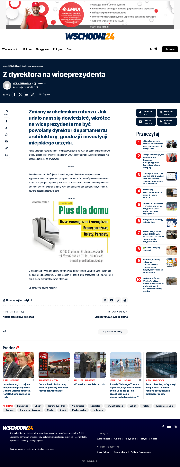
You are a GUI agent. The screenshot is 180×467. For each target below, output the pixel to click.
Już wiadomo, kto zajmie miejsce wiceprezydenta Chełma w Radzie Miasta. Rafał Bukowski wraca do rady (17, 390)
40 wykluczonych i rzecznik (89, 384)
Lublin (133, 406)
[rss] (167, 122)
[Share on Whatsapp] (6, 134)
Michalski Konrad (22, 83)
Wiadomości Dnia (164, 406)
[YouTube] (168, 427)
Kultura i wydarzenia (30, 410)
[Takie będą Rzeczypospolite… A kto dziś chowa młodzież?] (171, 192)
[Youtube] (146, 122)
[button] (151, 48)
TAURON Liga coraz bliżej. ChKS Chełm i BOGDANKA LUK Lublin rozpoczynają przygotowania (153, 236)
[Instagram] (167, 113)
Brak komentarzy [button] (114, 331)
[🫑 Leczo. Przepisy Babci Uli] (171, 250)
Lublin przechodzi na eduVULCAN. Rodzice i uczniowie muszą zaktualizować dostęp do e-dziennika (153, 178)
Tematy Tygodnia (56, 406)
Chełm (5, 380)
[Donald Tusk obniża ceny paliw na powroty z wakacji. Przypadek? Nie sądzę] (54, 365)
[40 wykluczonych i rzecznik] (90, 365)
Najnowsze (44, 380)
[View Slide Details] (90, 15)
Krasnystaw (115, 380)
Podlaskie (98, 410)
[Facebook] (146, 113)
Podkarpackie (79, 410)
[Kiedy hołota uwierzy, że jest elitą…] (171, 222)
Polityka (54, 380)
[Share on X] (20, 94)
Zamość (10, 410)
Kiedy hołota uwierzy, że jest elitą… (153, 220)
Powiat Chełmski (115, 406)
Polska (146, 406)
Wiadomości (78, 406)
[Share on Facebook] (14, 94)
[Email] (26, 94)
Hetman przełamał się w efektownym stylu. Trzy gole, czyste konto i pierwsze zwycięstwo (153, 208)
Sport (63, 410)
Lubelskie (14, 380)
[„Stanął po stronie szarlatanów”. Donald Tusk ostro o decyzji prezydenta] (171, 144)
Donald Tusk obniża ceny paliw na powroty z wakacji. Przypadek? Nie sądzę (53, 387)
